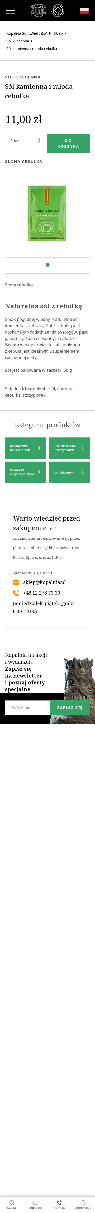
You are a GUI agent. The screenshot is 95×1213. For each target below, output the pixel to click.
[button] (48, 265)
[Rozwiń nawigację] (10, 10)
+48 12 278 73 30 (41, 592)
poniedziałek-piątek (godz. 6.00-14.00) (43, 607)
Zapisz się (70, 708)
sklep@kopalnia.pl (44, 582)
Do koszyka (68, 143)
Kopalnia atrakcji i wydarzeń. (26, 672)
